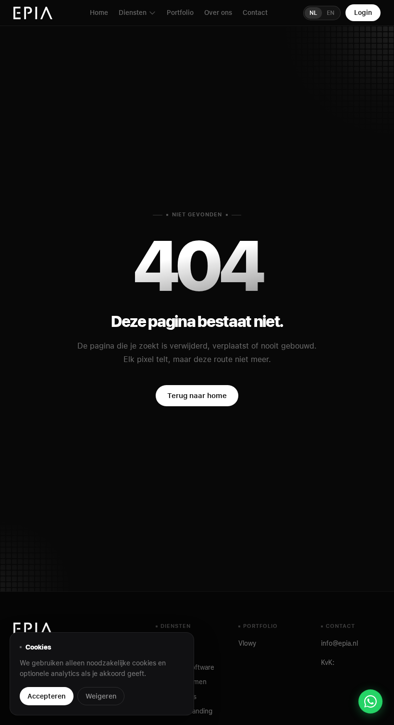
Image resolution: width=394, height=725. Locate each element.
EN (330, 13)
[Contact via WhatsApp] (370, 701)
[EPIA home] (33, 13)
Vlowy (247, 643)
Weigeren (101, 696)
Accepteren (46, 696)
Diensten (133, 12)
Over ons (218, 12)
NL (313, 13)
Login (363, 12)
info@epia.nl (339, 643)
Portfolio (180, 12)
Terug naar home (197, 395)
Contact (255, 12)
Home (99, 12)
